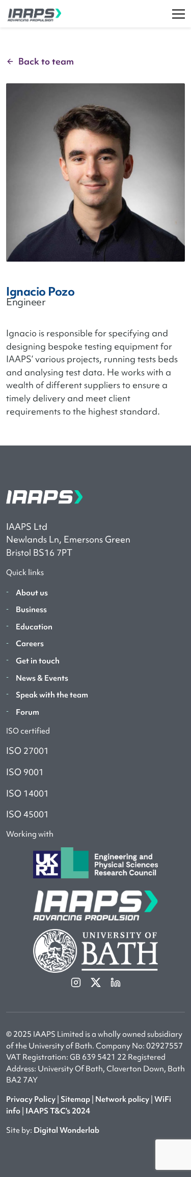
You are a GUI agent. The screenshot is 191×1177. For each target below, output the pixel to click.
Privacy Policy (31, 1099)
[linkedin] (116, 982)
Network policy (122, 1099)
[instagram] (77, 982)
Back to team (46, 61)
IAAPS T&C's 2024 (57, 1111)
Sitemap (75, 1099)
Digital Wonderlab (66, 1130)
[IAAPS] (30, 13)
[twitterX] (96, 982)
